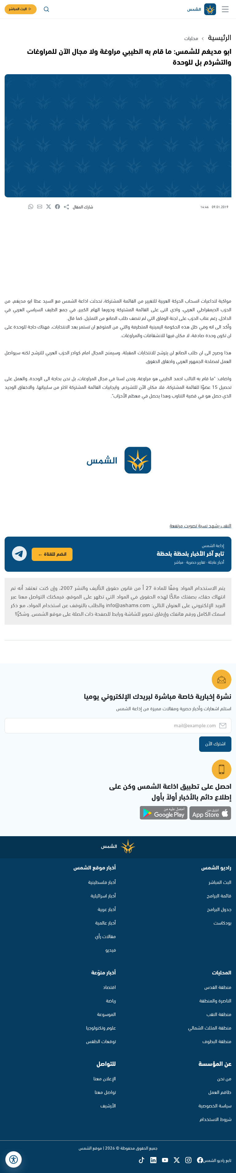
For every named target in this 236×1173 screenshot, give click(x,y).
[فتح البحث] (46, 9)
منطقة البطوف (217, 1041)
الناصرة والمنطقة (215, 1001)
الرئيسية (219, 37)
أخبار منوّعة (103, 973)
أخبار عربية (107, 909)
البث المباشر (18, 9)
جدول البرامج (219, 909)
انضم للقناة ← (52, 554)
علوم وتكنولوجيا (101, 1028)
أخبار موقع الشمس (94, 868)
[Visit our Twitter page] (179, 1160)
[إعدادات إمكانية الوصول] (14, 1159)
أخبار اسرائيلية (103, 896)
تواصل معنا (105, 1092)
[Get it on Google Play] (164, 813)
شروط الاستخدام (215, 1119)
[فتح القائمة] (225, 9)
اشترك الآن (215, 744)
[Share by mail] (41, 207)
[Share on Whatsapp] (32, 207)
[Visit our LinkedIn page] (156, 1160)
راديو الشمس (216, 868)
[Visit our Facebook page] (200, 1160)
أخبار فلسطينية (102, 882)
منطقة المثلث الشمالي (209, 1028)
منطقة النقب (218, 1014)
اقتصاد (109, 987)
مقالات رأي (105, 936)
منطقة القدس (217, 987)
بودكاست (222, 923)
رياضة (111, 1001)
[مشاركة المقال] (68, 207)
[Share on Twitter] (50, 207)
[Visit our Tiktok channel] (144, 1160)
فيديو (110, 950)
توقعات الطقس (101, 1041)
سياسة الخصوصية (215, 1106)
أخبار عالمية (105, 923)
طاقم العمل (219, 1092)
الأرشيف (108, 1106)
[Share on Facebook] (59, 207)
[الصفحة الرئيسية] (201, 9)
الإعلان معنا (104, 1078)
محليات (191, 38)
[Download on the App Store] (210, 813)
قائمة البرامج (219, 896)
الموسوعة (106, 1014)
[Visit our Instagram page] (191, 1160)
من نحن (224, 1078)
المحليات (221, 973)
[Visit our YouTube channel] (168, 1160)
